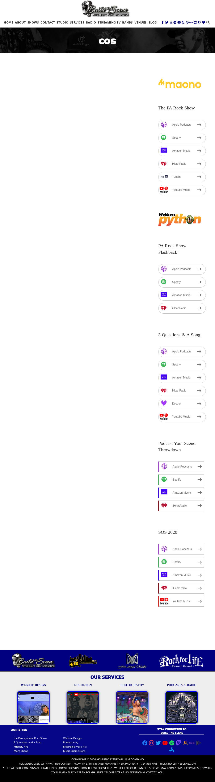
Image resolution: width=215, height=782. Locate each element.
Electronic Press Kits (75, 746)
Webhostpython (75, 768)
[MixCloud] (191, 22)
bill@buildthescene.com (178, 763)
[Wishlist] (204, 22)
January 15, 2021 (26, 182)
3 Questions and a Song (27, 742)
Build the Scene (57, 182)
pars (100, 182)
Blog (152, 22)
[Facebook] (163, 22)
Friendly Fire (21, 746)
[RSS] (183, 22)
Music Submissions (74, 751)
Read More (23, 271)
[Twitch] (199, 22)
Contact (48, 22)
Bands (127, 22)
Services (77, 22)
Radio (91, 22)
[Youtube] (179, 22)
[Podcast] (187, 22)
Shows (33, 22)
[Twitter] (167, 22)
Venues (141, 22)
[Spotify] (175, 22)
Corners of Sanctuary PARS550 (48, 176)
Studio (62, 22)
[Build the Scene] (105, 9)
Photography (70, 742)
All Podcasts (85, 182)
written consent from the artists (73, 763)
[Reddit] (195, 22)
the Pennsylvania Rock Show (30, 738)
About (20, 22)
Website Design (72, 738)
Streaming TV (109, 22)
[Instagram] (171, 22)
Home (8, 22)
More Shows (21, 751)
